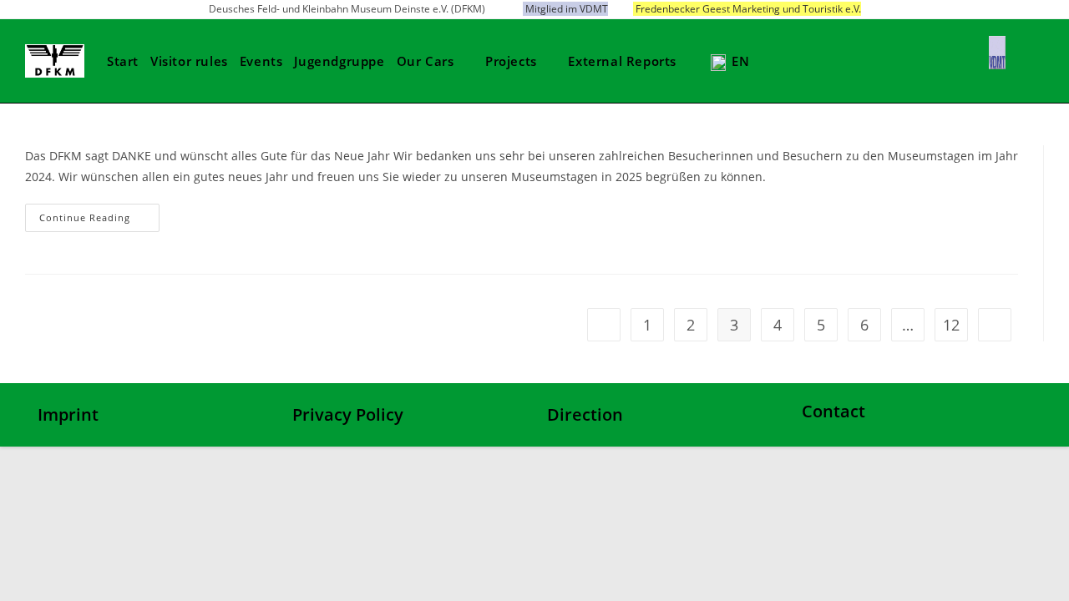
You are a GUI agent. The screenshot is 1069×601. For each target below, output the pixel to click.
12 (951, 325)
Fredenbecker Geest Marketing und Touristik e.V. (748, 9)
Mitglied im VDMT (566, 9)
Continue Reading (84, 217)
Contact (833, 411)
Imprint (68, 414)
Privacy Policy (347, 414)
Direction (585, 414)
